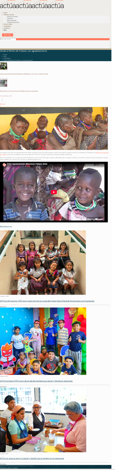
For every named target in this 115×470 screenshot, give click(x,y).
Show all (2, 104)
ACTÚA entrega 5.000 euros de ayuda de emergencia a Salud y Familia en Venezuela (36, 381)
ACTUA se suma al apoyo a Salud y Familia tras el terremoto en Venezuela (32, 458)
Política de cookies (5, 468)
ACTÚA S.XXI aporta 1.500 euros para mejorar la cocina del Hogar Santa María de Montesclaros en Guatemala (47, 301)
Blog (5, 56)
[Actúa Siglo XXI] (32, 7)
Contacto (15, 468)
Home (5, 54)
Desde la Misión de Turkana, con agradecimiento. (18, 60)
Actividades (7, 58)
